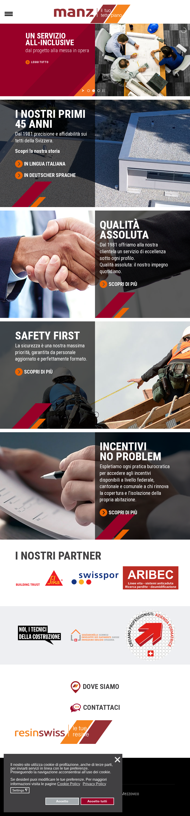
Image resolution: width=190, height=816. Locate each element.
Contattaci (101, 707)
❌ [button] (117, 760)
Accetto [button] (62, 801)
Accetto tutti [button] (97, 801)
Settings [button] (20, 790)
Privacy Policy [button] (94, 784)
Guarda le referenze (46, 72)
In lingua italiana (44, 164)
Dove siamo (101, 686)
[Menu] (9, 14)
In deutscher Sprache (50, 175)
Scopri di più (123, 284)
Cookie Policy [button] (68, 784)
